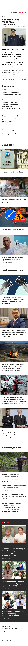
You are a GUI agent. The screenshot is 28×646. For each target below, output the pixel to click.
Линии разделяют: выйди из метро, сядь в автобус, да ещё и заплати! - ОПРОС (13, 584)
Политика (4, 127)
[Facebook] (9, 79)
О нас (3, 629)
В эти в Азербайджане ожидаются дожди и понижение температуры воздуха (12, 478)
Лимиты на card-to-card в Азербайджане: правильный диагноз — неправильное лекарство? (13, 300)
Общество (4, 16)
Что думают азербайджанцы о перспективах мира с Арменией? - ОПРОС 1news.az (13, 614)
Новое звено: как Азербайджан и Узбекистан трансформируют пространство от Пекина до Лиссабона (14, 334)
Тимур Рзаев (5, 26)
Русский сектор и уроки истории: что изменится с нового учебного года (13, 171)
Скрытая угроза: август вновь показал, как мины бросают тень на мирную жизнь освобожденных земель (13, 367)
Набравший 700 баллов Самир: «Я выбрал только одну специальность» (14, 488)
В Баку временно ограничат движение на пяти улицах (14, 230)
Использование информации (10, 628)
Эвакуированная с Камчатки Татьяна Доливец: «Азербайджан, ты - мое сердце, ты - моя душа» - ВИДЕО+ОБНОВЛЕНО (13, 507)
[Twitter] (11, 79)
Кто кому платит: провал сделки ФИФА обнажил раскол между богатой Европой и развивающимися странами (14, 434)
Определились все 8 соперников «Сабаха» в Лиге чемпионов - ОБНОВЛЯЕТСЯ (11, 119)
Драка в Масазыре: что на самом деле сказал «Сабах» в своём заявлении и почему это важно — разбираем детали (14, 400)
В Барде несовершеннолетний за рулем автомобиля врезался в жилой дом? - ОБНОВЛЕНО (14, 201)
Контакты (4, 631)
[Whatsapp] (13, 79)
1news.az (7, 636)
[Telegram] (15, 79)
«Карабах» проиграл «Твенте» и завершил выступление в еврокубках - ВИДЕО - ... (11, 105)
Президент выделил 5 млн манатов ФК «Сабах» (11, 93)
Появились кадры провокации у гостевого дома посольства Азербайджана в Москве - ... (13, 132)
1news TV (4, 545)
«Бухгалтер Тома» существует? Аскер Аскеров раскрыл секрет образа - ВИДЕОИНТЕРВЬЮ (14, 552)
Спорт (3, 99)
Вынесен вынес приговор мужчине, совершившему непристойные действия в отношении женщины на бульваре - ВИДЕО (13, 260)
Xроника (4, 89)
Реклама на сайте (6, 626)
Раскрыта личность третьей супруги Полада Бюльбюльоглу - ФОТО (14, 497)
